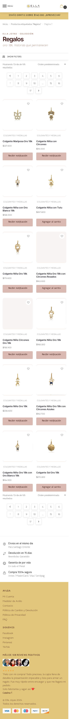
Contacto (8, 605)
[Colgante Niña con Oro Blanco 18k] (18, 181)
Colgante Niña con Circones (46, 143)
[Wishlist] (28, 103)
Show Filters (14, 56)
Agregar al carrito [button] (51, 221)
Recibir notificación (17, 155)
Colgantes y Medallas (15, 135)
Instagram (8, 637)
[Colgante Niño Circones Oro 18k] (18, 313)
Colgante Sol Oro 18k (47, 472)
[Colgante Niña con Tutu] (51, 181)
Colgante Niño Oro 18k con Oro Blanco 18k (17, 474)
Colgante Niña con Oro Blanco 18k (15, 209)
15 (51, 83)
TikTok (6, 646)
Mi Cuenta (8, 596)
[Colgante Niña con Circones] (51, 115)
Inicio (5, 24)
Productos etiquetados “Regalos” (26, 24)
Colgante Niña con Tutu (49, 207)
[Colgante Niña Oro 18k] (18, 247)
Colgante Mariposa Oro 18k (17, 141)
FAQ (5, 619)
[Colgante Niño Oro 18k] (51, 313)
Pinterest (7, 642)
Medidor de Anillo (12, 601)
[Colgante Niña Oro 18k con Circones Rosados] (51, 247)
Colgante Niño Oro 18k (48, 340)
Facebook (8, 633)
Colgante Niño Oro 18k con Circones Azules (51, 408)
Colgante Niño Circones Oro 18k (16, 341)
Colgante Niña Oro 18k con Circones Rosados (50, 275)
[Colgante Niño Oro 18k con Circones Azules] (51, 380)
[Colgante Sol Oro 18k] (51, 446)
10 (34, 83)
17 (30, 90)
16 (59, 83)
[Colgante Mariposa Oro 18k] (18, 115)
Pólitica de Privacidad (14, 614)
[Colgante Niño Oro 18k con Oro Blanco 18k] (18, 446)
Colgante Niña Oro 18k (15, 273)
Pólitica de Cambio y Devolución (20, 610)
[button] (62, 6)
